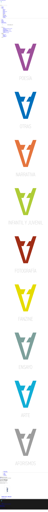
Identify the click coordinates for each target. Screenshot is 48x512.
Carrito (2, 20)
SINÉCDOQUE (5, 16)
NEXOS (4, 35)
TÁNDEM (4, 17)
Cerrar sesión (5, 475)
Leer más (4, 498)
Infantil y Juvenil (5, 11)
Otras (3, 14)
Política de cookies (2, 506)
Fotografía (4, 9)
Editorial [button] (3, 27)
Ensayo (4, 12)
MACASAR (4, 15)
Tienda (2, 19)
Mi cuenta (4, 474)
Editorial (3, 6)
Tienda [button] (2, 33)
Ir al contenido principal (3, 0)
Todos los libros (5, 471)
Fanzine (4, 13)
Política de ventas (4, 22)
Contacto (3, 21)
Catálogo (3, 7)
